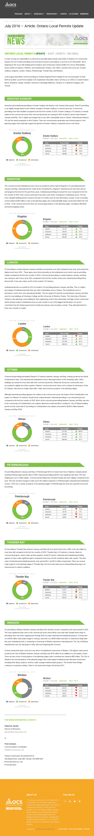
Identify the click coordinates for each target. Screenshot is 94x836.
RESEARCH (38, 14)
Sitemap (86, 829)
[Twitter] (75, 801)
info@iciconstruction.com (44, 829)
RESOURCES (52, 14)
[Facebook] (65, 801)
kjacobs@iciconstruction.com (16, 732)
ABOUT (27, 14)
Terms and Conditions (76, 829)
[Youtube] (79, 801)
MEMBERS (84, 14)
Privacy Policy (63, 829)
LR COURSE (73, 14)
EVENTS (63, 14)
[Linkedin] (70, 801)
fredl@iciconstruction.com (14, 750)
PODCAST (18, 14)
